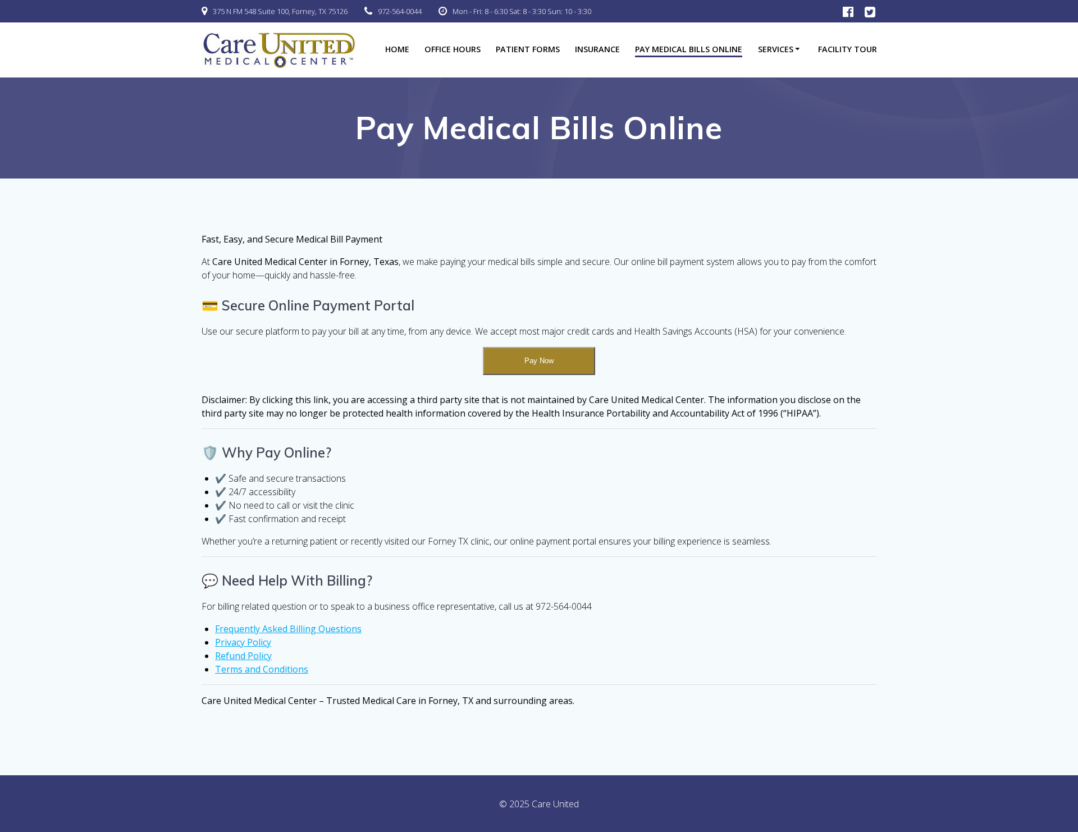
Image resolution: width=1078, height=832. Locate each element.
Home (397, 49)
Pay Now (539, 360)
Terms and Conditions (261, 669)
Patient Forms (528, 49)
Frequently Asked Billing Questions (288, 629)
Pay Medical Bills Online (688, 49)
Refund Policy (243, 656)
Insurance (597, 49)
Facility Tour (847, 49)
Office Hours (452, 49)
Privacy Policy (243, 642)
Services (775, 49)
